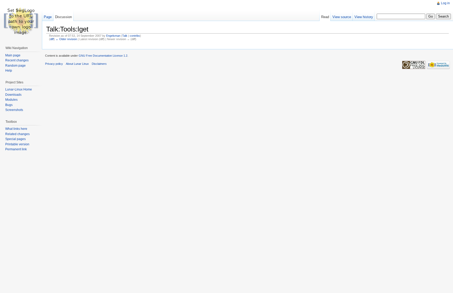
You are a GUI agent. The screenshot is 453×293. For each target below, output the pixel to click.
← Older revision (66, 39)
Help (8, 70)
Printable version (17, 144)
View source (341, 17)
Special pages (15, 139)
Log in (445, 3)
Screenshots (14, 110)
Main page (12, 55)
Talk (124, 35)
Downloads (13, 95)
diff (52, 39)
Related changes (17, 134)
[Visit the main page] (21, 21)
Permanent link (16, 149)
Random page (15, 65)
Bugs (9, 105)
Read (325, 17)
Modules (11, 100)
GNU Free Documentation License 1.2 (103, 55)
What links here (16, 129)
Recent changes (17, 60)
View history (363, 17)
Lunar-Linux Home (18, 89)
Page (48, 17)
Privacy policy (54, 63)
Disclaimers (99, 63)
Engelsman (113, 35)
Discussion (63, 17)
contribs (135, 35)
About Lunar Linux (77, 63)
